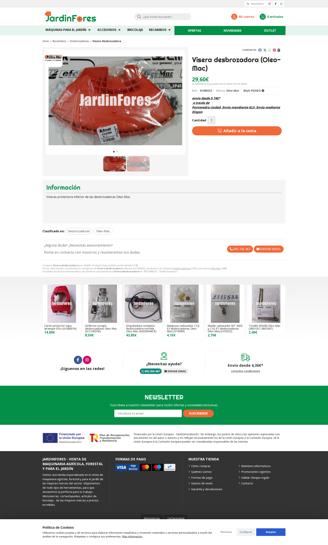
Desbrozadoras (181, 268)
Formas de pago (202, 477)
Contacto (247, 483)
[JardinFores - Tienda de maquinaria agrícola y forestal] (70, 16)
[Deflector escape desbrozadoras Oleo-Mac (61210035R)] (103, 304)
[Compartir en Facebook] (260, 50)
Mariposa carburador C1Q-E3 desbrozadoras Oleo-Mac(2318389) (183, 328)
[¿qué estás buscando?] (162, 17)
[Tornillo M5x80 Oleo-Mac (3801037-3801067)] (266, 304)
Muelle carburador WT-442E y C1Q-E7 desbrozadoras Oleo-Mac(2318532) (225, 328)
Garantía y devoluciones (206, 489)
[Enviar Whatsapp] (281, 3)
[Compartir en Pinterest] (274, 50)
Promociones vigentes (256, 472)
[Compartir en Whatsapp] (269, 50)
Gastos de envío (202, 483)
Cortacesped (175, 518)
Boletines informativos (256, 466)
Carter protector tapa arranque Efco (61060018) (60, 327)
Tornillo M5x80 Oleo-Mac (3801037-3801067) (264, 327)
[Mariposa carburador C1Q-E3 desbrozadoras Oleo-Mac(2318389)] (184, 304)
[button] (114, 151)
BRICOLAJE (135, 30)
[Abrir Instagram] (269, 3)
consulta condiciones (245, 371)
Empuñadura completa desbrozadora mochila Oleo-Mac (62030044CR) (141, 328)
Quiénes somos (201, 472)
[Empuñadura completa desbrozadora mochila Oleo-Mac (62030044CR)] (144, 304)
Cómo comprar (201, 466)
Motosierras (152, 518)
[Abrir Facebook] (275, 3)
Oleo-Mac (215, 268)
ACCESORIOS (106, 30)
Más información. (132, 536)
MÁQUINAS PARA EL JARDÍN (66, 30)
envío (209, 83)
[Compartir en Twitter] (265, 50)
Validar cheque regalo (255, 477)
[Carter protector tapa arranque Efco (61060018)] (62, 304)
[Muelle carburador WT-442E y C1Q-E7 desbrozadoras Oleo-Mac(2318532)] (225, 304)
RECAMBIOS (157, 30)
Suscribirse (198, 413)
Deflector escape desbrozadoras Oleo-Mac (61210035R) (101, 328)
